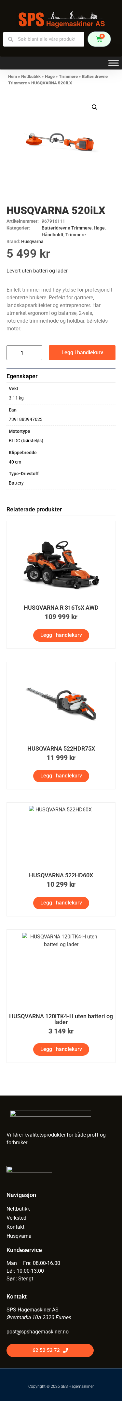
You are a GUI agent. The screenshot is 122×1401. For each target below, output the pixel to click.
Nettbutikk (31, 76)
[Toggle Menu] (113, 63)
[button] (95, 107)
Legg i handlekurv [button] (61, 635)
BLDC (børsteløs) (26, 441)
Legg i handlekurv (82, 352)
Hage (50, 76)
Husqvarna (32, 241)
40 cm (15, 462)
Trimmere (68, 76)
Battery (16, 483)
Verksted (16, 1218)
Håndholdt (52, 234)
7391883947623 (26, 419)
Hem (12, 76)
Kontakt (15, 1227)
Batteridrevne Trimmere (67, 227)
